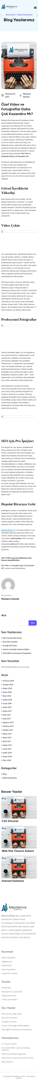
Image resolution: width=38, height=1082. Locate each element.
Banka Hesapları (9, 958)
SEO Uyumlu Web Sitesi (12, 638)
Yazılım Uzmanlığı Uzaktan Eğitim (16, 649)
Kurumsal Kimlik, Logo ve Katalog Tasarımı (16, 1049)
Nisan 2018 (7, 692)
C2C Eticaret (10, 821)
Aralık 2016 (7, 753)
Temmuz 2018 (8, 681)
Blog (4, 774)
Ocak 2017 (7, 749)
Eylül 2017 (7, 719)
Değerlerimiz (7, 962)
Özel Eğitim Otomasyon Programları (17, 653)
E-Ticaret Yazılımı (9, 1044)
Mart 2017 (7, 741)
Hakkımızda (7, 965)
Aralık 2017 (7, 707)
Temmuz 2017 (8, 726)
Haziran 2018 (8, 685)
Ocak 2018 (7, 703)
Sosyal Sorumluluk (9, 973)
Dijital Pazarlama (10, 778)
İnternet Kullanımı (13, 880)
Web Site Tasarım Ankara (18, 850)
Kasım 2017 (7, 711)
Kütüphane (6, 988)
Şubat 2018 (7, 700)
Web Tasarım (7, 1062)
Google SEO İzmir (10, 646)
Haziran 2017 (8, 730)
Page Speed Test (9, 996)
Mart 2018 (7, 696)
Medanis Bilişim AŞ (8, 530)
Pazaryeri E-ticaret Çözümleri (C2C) (17, 1058)
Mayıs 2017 (7, 734)
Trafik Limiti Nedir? (10, 1000)
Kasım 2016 (7, 756)
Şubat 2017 (7, 745)
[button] (35, 7)
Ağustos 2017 (8, 722)
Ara (3, 615)
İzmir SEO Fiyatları (10, 642)
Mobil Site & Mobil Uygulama (14, 1054)
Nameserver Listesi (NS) (12, 992)
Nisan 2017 (7, 738)
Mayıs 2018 (7, 688)
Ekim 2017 (7, 715)
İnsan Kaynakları (9, 969)
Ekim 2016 (7, 760)
